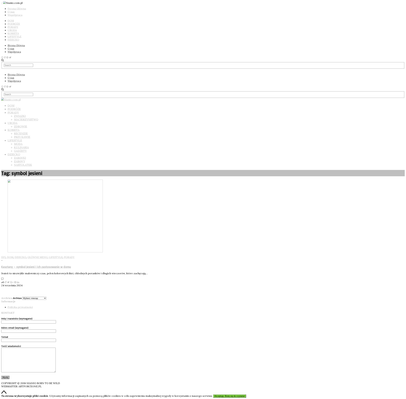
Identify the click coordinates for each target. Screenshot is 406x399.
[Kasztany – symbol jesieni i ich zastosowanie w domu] (55, 251)
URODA (12, 30)
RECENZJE (21, 133)
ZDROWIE (20, 126)
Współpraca (15, 14)
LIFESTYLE (14, 36)
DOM (11, 20)
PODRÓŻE (14, 23)
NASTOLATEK (23, 165)
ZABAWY (19, 161)
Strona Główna (17, 8)
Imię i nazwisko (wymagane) (16, 318)
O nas (11, 11)
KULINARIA (21, 147)
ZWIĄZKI (20, 116)
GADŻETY (20, 151)
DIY (3, 257)
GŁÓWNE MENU (37, 257)
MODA (18, 144)
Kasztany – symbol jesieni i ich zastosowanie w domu (36, 267)
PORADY (13, 27)
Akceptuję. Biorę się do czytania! (229, 396)
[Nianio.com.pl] (11, 99)
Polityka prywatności (20, 307)
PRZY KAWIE (22, 137)
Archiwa (17, 298)
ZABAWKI (20, 158)
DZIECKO (13, 39)
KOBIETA (13, 33)
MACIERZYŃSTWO (26, 119)
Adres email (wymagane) (14, 327)
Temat (4, 336)
